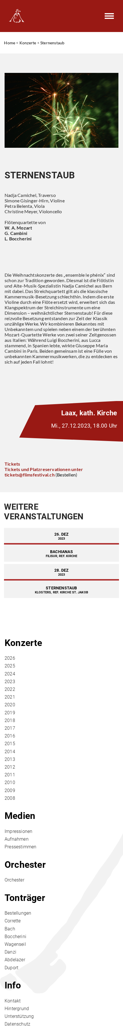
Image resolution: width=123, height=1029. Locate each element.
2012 (10, 767)
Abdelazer (15, 959)
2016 (10, 736)
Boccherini (15, 936)
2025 (10, 666)
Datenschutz (17, 1024)
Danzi (10, 952)
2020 (10, 704)
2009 (10, 790)
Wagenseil (15, 944)
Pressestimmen (21, 846)
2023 (10, 681)
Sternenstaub (52, 42)
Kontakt (13, 1001)
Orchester (25, 864)
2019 (10, 712)
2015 (10, 743)
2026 (10, 658)
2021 (10, 697)
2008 (10, 798)
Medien (20, 815)
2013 (10, 759)
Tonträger (25, 897)
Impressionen (18, 831)
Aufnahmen (17, 839)
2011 (10, 774)
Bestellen (66, 474)
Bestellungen (18, 913)
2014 (10, 751)
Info (13, 985)
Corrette (13, 921)
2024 (10, 674)
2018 (10, 720)
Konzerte (27, 42)
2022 (10, 689)
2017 (10, 728)
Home (9, 42)
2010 (10, 782)
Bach (10, 929)
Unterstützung (19, 1016)
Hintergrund (17, 1008)
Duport (11, 967)
